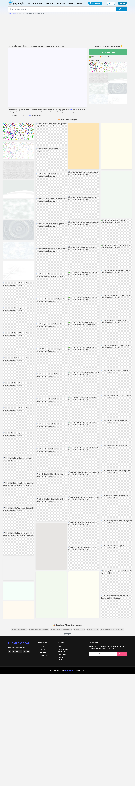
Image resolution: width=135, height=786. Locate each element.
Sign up (122, 3)
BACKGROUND (63, 649)
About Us (42, 649)
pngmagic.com (18, 643)
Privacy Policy (44, 655)
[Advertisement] (67, 30)
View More (67, 635)
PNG (59, 646)
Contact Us (43, 652)
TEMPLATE (61, 652)
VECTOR (61, 659)
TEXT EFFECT (62, 654)
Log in (111, 3)
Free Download (109, 52)
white (71, 110)
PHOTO (60, 657)
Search (122, 9)
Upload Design (95, 3)
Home (9, 13)
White (15, 13)
